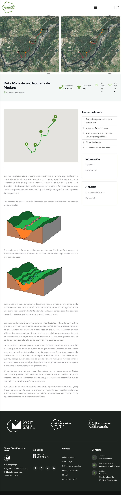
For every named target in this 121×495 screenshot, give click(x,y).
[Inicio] (8, 7)
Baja (84, 88)
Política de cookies (70, 470)
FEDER (65, 475)
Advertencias (68, 457)
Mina (92, 165)
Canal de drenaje (93, 142)
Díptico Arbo (91, 198)
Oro (95, 170)
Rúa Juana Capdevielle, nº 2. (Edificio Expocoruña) (108, 477)
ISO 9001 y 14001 (69, 479)
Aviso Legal (67, 461)
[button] (35, 144)
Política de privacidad (71, 466)
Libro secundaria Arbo (95, 192)
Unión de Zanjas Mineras (97, 128)
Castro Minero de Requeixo (98, 147)
